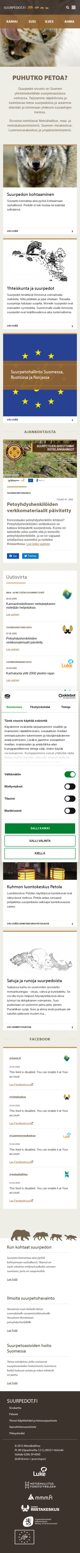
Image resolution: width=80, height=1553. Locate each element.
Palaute (13, 1414)
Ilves (49, 21)
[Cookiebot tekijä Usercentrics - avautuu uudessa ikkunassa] (59, 696)
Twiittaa (33, 555)
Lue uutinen (12, 614)
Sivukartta (15, 1408)
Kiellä (40, 853)
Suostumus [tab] (14, 707)
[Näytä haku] (67, 7)
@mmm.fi (15, 1058)
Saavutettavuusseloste (22, 1427)
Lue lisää (12, 1279)
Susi (32, 21)
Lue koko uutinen (38, 544)
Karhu (12, 21)
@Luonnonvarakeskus (22, 1135)
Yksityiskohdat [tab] (40, 707)
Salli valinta (40, 840)
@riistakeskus (17, 1097)
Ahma (69, 21)
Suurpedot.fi (14, 7)
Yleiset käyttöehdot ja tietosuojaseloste (33, 1420)
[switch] (70, 786)
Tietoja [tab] (65, 707)
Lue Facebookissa (21, 1084)
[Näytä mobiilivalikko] (73, 7)
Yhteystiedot (17, 1433)
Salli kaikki (40, 828)
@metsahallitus (18, 1174)
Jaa (15, 555)
